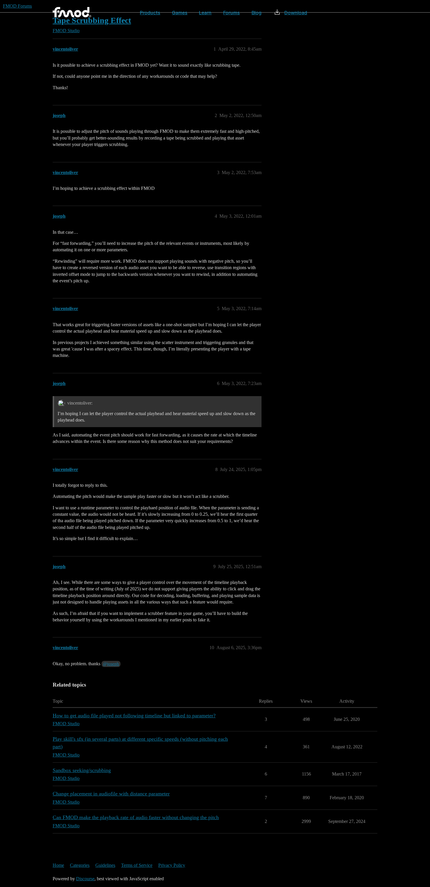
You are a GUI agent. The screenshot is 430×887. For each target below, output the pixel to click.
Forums (231, 13)
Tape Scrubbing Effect (92, 20)
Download (295, 13)
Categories (80, 865)
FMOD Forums (17, 6)
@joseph (111, 663)
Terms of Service (136, 865)
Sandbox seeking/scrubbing (82, 770)
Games (180, 13)
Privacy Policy (171, 865)
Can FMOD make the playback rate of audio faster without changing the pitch (136, 817)
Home (58, 865)
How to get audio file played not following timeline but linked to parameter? (134, 715)
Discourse (85, 878)
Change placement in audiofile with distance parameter (111, 794)
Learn (205, 13)
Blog (257, 13)
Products (150, 13)
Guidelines (105, 865)
